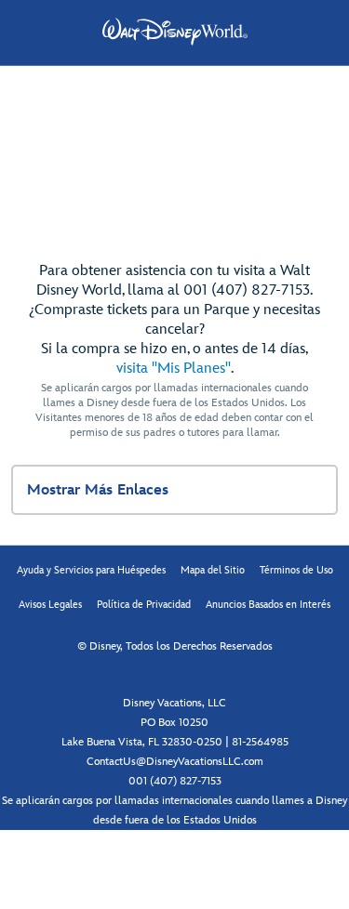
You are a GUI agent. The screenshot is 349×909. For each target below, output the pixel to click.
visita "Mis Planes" (173, 368)
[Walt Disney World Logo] (175, 31)
